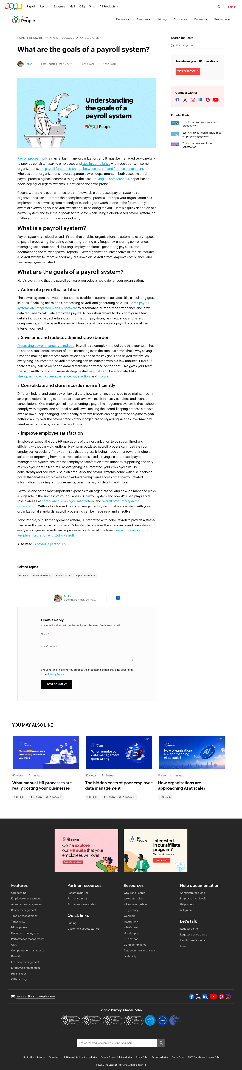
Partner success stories (81, 904)
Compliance (54, 1057)
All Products (108, 6)
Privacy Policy (125, 1057)
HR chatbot (131, 938)
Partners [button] (199, 19)
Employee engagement (25, 967)
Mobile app (131, 933)
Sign (92, 6)
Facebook (177, 100)
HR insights (35, 37)
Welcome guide (133, 898)
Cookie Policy (178, 1057)
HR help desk (19, 927)
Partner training (77, 898)
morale (103, 376)
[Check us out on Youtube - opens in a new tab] (213, 996)
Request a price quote (193, 934)
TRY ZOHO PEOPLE (187, 71)
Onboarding (19, 892)
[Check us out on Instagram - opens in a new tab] (228, 996)
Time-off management (24, 915)
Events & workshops (192, 940)
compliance (51, 501)
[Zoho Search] (219, 6)
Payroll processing (31, 158)
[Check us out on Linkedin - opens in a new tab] (205, 996)
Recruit (44, 6)
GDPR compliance (135, 944)
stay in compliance (96, 163)
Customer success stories (83, 928)
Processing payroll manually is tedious (45, 345)
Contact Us (28, 1057)
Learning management (25, 962)
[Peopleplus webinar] (86, 850)
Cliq (82, 6)
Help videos (187, 904)
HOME (21, 37)
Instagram (193, 100)
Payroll (31, 6)
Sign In (232, 6)
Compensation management (28, 950)
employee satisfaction (77, 501)
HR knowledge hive (135, 904)
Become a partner (78, 892)
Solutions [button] (142, 19)
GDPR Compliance (196, 1057)
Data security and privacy (139, 950)
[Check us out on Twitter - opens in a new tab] (198, 996)
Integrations (131, 921)
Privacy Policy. (56, 674)
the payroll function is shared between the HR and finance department (91, 169)
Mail (72, 6)
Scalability (130, 956)
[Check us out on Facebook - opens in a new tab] (191, 996)
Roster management (23, 910)
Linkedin (200, 100)
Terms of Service (108, 1057)
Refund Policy (142, 1057)
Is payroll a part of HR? (50, 544)
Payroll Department (85, 575)
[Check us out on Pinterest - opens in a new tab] (221, 996)
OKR (14, 944)
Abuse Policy (214, 1057)
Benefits (16, 956)
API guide (186, 910)
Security (41, 1057)
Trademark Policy (160, 1057)
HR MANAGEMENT (42, 575)
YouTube (216, 100)
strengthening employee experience (44, 376)
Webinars (129, 915)
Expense (59, 6)
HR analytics (18, 973)
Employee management (26, 898)
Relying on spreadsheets (111, 179)
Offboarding (19, 979)
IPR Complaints (71, 1057)
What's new (131, 927)
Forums (184, 946)
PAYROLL (23, 575)
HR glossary (131, 910)
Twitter (185, 100)
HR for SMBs (36, 797)
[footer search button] (161, 1043)
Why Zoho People (134, 892)
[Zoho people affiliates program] (155, 850)
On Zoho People (54, 797)
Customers (180, 19)
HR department (63, 575)
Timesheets (18, 921)
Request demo (189, 928)
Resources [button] (220, 19)
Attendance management (27, 904)
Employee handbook (193, 898)
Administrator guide (192, 892)
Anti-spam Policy (89, 1057)
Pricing (162, 19)
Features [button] (121, 19)
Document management (26, 933)
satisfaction (81, 376)
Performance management (27, 938)
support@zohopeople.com (35, 996)
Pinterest (208, 100)
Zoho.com (13, 6)
